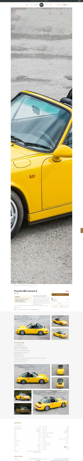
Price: (53, 291)
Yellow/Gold (67, 430)
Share (56, 306)
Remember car (61, 294)
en (65, 4)
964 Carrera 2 (38, 430)
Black (68, 428)
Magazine (36, 4)
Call (61, 303)
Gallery (19, 285)
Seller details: (55, 297)
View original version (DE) (34, 309)
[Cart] (68, 5)
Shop (46, 4)
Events (50, 4)
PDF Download (65, 306)
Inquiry (36, 285)
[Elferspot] (41, 5)
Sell (31, 4)
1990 (40, 426)
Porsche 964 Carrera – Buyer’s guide (35, 458)
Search (27, 4)
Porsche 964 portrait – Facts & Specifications (61, 458)
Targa (40, 432)
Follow (59, 4)
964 (40, 434)
